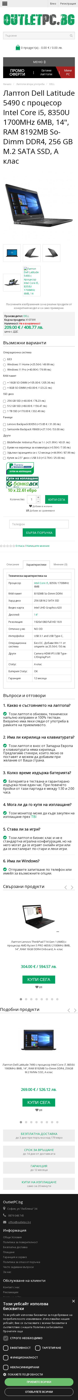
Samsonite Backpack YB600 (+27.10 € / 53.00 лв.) (35, 429)
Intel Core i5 (41, 583)
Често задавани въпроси (18, 1267)
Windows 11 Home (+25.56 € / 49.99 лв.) (30, 364)
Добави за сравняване (42, 510)
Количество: (17, 499)
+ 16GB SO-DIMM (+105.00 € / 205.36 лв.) (31, 382)
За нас (7, 1272)
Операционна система (17, 352)
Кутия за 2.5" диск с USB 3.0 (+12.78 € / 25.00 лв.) (36, 458)
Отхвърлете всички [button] (39, 1392)
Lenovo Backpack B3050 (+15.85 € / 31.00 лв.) (34, 424)
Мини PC (68, 72)
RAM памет (9, 376)
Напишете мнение (38, 546)
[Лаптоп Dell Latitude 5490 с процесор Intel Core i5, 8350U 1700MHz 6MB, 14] (39, 205)
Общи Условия (12, 1237)
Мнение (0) (60, 564)
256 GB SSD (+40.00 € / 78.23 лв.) (26, 401)
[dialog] (39, 1348)
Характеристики (36, 564)
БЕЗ (9, 359)
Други (7, 435)
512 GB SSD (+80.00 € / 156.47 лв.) (27, 406)
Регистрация (68, 3)
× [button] (73, 1301)
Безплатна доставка (15, 1247)
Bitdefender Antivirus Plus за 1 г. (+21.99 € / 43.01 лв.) (38, 442)
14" (36, 614)
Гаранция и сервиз (15, 1257)
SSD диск (8, 394)
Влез (53, 3)
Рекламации (10, 1292)
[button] (39, 1374)
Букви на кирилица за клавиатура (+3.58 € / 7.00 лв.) (39, 447)
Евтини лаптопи (46, 72)
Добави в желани (42, 506)
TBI (34, 816)
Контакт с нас (11, 1287)
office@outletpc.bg (19, 1222)
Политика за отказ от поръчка (21, 1262)
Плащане (9, 1252)
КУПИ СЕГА (56, 499)
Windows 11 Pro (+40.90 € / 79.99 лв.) (29, 369)
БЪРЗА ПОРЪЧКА (39, 532)
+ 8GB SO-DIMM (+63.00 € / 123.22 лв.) (29, 388)
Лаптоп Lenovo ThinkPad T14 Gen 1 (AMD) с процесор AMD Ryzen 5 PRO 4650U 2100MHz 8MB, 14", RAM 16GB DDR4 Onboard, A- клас (38, 945)
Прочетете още (13, 1331)
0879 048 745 (16, 1215)
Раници (7, 417)
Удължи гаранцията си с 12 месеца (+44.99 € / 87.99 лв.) (41, 452)
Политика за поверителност (20, 1242)
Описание (12, 564)
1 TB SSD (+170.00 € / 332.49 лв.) (26, 411)
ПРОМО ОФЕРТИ (17, 72)
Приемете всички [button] (39, 1382)
